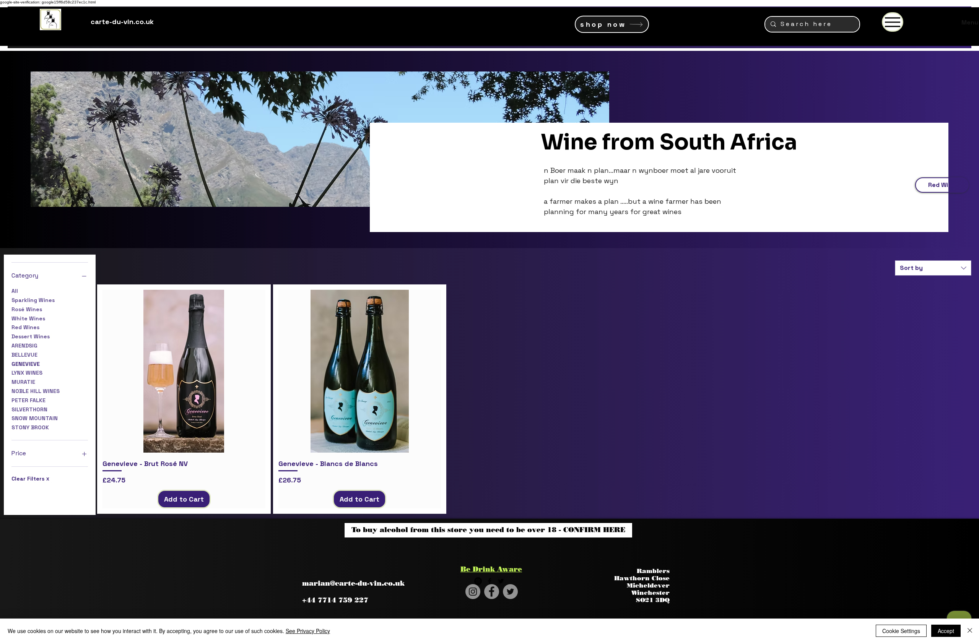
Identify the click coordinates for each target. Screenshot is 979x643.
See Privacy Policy (308, 631)
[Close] (969, 631)
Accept (946, 631)
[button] (658, 19)
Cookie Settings (901, 631)
